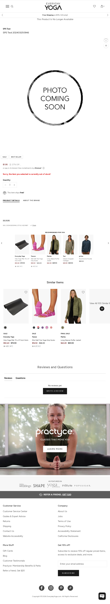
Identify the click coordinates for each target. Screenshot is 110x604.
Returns (6, 521)
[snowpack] (34, 327)
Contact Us (8, 531)
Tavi (64, 256)
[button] (18, 266)
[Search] (12, 6)
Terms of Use (64, 521)
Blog (5, 556)
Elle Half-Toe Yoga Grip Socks (37, 260)
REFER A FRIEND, (57, 494)
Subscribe (68, 573)
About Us (62, 511)
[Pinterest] (61, 588)
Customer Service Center (15, 511)
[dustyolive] (62, 327)
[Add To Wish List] (106, 40)
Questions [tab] (20, 379)
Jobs (60, 516)
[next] (107, 15)
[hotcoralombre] (51, 327)
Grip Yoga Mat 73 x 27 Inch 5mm (22, 260)
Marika (49, 256)
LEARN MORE (55, 449)
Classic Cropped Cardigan (68, 260)
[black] (5, 327)
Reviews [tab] (8, 379)
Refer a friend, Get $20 (14, 570)
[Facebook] (42, 588)
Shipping (7, 526)
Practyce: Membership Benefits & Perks (22, 565)
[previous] (2, 15)
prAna (81, 256)
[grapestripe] (42, 327)
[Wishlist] (94, 6)
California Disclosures (68, 536)
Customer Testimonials (14, 560)
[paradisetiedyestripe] (47, 327)
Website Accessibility (13, 536)
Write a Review (57, 392)
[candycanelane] (38, 327)
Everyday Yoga (20, 256)
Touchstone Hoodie (85, 259)
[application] (102, 596)
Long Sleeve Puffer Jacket (53, 260)
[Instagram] (51, 588)
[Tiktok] (70, 588)
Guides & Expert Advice (14, 516)
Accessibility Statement (69, 531)
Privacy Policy (64, 526)
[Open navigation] (7, 6)
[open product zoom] (106, 45)
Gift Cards (8, 551)
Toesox (33, 256)
